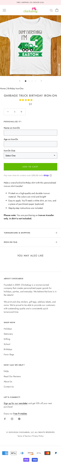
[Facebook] (5, 419)
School (7, 344)
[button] (26, 100)
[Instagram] (12, 419)
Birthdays (8, 349)
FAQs (6, 371)
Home (3, 88)
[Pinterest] (19, 419)
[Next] (41, 81)
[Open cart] (57, 10)
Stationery (8, 333)
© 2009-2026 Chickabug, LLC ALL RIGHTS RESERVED (30, 432)
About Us (8, 381)
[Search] (51, 10)
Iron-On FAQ (10, 242)
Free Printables (20, 413)
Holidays (8, 328)
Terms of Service (24, 436)
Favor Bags (9, 354)
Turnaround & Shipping (17, 233)
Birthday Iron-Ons (15, 88)
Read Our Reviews (12, 376)
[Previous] (19, 81)
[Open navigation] (4, 10)
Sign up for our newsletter (16, 403)
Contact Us (9, 386)
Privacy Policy (37, 436)
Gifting (7, 339)
